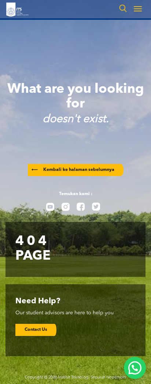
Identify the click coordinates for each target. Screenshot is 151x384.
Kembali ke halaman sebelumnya (73, 170)
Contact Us (36, 330)
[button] (135, 368)
